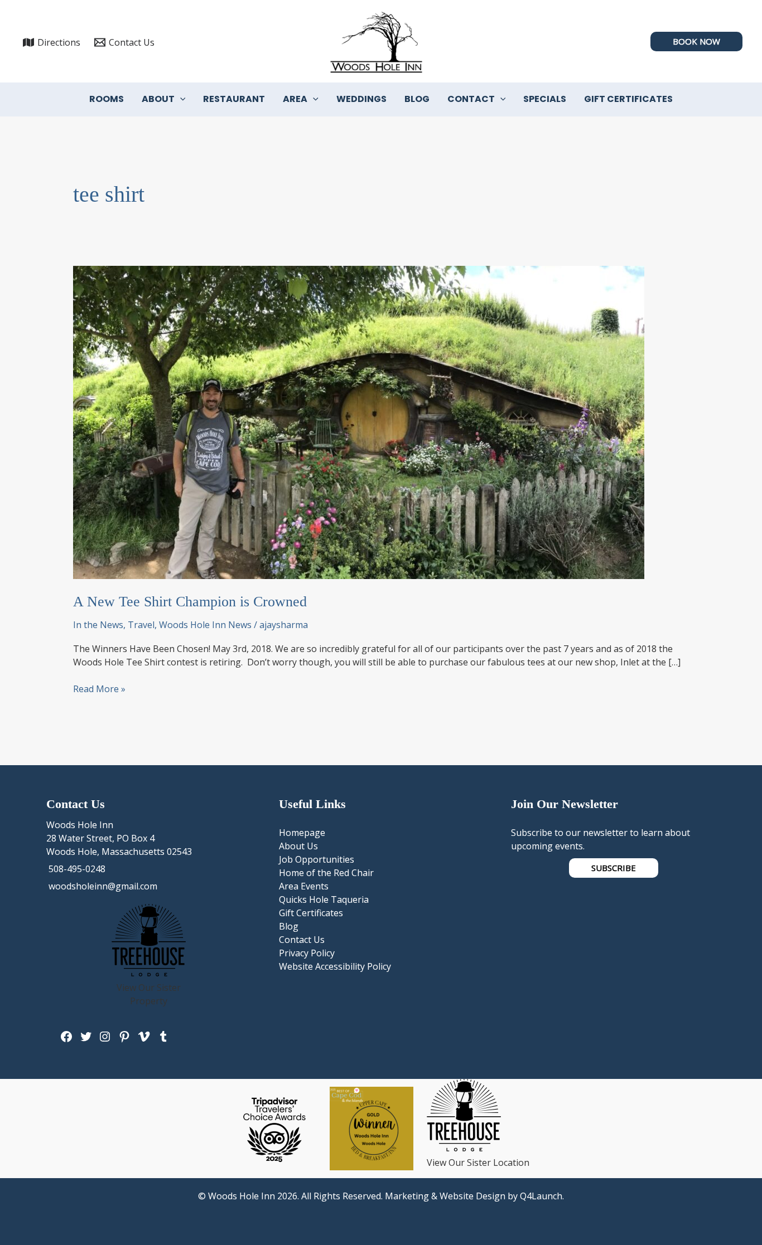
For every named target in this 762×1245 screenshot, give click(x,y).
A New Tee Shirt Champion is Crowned (190, 602)
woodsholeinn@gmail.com (101, 886)
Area (295, 99)
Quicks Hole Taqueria (324, 899)
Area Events (304, 886)
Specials (544, 99)
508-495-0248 (75, 869)
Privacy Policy (307, 953)
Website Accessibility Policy (335, 966)
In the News (98, 625)
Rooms (106, 99)
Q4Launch (541, 1196)
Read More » (99, 689)
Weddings (361, 99)
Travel (141, 625)
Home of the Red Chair (326, 873)
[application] (180, 99)
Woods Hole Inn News (205, 625)
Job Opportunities (316, 859)
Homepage (302, 832)
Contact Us (302, 939)
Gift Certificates (628, 99)
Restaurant (234, 99)
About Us (298, 846)
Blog (417, 99)
